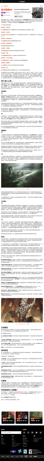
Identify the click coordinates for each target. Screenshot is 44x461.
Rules (2, 441)
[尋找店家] (20, 432)
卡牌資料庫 (25, 443)
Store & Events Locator (26, 441)
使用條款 (3, 456)
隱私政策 (12, 456)
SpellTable (25, 446)
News (2, 6)
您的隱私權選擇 (30, 456)
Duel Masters (36, 439)
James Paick (25, 189)
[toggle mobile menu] (2, 1)
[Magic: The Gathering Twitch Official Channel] (32, 432)
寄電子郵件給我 (20, 393)
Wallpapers (3, 443)
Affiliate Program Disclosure (15, 446)
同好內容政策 (21, 456)
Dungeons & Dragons (38, 438)
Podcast (2, 442)
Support (13, 442)
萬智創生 (6, 6)
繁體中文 (16, 16)
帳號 (13, 439)
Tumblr (37, 393)
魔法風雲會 (25, 438)
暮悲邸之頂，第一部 (22, 421)
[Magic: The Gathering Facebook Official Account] (24, 432)
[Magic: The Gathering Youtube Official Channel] (36, 432)
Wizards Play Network (16, 443)
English (20, 16)
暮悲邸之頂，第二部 (8, 421)
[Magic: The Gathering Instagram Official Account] (40, 432)
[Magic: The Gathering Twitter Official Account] (28, 432)
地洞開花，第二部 (36, 421)
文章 (2, 438)
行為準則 (7, 456)
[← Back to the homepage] (22, 1)
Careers (13, 441)
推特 (34, 393)
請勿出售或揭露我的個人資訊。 (26, 456)
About (13, 438)
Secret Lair (25, 445)
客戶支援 (17, 456)
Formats (2, 439)
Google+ (3, 394)
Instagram (8, 394)
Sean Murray (24, 323)
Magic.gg (24, 439)
